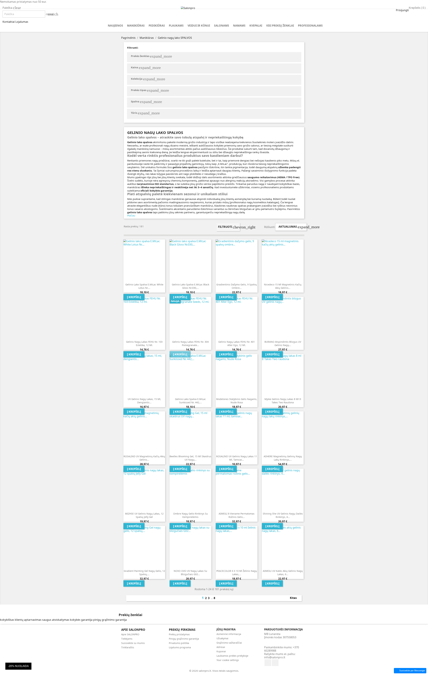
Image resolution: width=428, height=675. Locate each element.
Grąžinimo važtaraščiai (229, 642)
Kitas (295, 598)
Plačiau (131, 215)
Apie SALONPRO (130, 634)
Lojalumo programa (180, 647)
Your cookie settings (228, 660)
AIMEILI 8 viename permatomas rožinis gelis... (236, 515)
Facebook (267, 662)
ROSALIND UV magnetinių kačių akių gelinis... (144, 458)
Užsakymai (222, 638)
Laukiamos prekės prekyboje (232, 655)
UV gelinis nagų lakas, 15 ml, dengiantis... (144, 400)
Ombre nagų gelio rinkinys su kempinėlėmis (190, 515)
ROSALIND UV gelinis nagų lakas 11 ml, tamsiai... (236, 458)
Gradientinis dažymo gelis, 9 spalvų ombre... (236, 286)
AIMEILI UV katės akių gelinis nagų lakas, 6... (283, 572)
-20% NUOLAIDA (18, 666)
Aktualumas (293, 227)
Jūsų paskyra (226, 629)
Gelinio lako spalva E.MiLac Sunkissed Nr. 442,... (190, 400)
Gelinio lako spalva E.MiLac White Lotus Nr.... (144, 286)
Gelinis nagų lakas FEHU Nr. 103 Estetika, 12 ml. (144, 343)
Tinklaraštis (127, 647)
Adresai (221, 647)
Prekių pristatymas (179, 634)
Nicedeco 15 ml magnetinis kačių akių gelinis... (282, 286)
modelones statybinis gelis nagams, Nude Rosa (236, 400)
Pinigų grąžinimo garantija (184, 638)
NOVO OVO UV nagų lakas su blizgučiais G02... (190, 572)
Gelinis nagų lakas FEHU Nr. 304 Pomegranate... (190, 343)
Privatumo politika (179, 643)
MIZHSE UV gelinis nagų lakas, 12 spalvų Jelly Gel (144, 515)
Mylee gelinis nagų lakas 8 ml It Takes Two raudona (282, 400)
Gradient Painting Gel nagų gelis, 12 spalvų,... (144, 572)
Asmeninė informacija (229, 634)
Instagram (275, 662)
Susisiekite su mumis (133, 643)
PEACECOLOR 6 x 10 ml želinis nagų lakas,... (236, 572)
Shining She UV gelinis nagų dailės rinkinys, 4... (283, 515)
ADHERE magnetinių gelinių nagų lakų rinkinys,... (283, 458)
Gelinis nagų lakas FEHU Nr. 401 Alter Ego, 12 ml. (236, 343)
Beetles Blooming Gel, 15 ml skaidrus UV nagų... (190, 458)
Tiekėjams (126, 638)
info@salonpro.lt (274, 657)
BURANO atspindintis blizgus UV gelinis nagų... (282, 343)
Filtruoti (229, 227)
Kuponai (221, 651)
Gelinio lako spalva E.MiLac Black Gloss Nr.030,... (190, 286)
